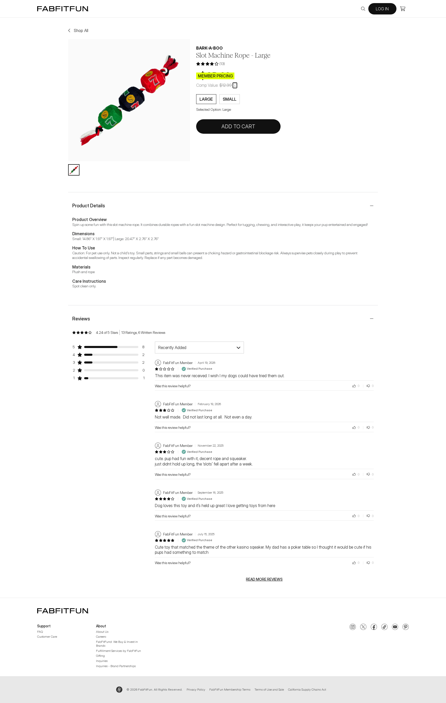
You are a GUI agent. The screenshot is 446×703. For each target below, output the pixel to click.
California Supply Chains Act (307, 689)
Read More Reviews (264, 579)
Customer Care (47, 636)
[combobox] (199, 347)
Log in (382, 8)
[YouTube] (395, 627)
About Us (102, 632)
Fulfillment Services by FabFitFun (118, 651)
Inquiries (102, 661)
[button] (235, 85)
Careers (101, 636)
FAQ (40, 632)
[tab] (73, 170)
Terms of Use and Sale (269, 689)
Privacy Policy (196, 689)
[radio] (206, 99)
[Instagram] (352, 627)
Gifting (100, 656)
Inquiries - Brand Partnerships (116, 666)
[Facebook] (374, 627)
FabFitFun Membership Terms (229, 689)
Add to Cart (238, 126)
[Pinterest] (405, 627)
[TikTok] (384, 627)
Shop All (81, 30)
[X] (363, 627)
